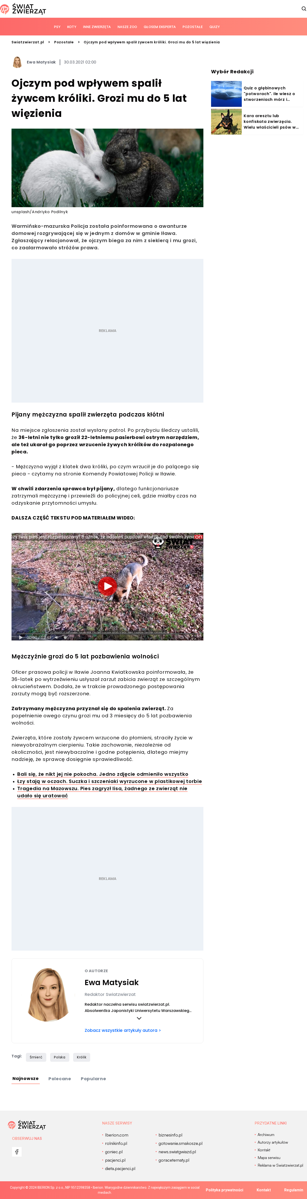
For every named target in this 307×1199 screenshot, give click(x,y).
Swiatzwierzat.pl (28, 42)
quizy (214, 27)
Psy (57, 27)
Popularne (93, 1079)
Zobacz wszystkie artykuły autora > (123, 1030)
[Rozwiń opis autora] (139, 1018)
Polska (59, 1057)
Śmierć (36, 1057)
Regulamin (293, 1190)
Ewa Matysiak (41, 62)
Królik (82, 1057)
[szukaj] (304, 9)
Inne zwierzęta (97, 27)
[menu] (17, 1152)
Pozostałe (193, 27)
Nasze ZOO (127, 27)
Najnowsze (25, 1078)
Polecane (59, 1079)
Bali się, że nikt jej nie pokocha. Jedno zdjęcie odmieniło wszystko (102, 774)
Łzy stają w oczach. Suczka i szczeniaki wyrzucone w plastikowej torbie (109, 781)
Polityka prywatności (224, 1190)
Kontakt (264, 1190)
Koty (71, 27)
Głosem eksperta (160, 27)
